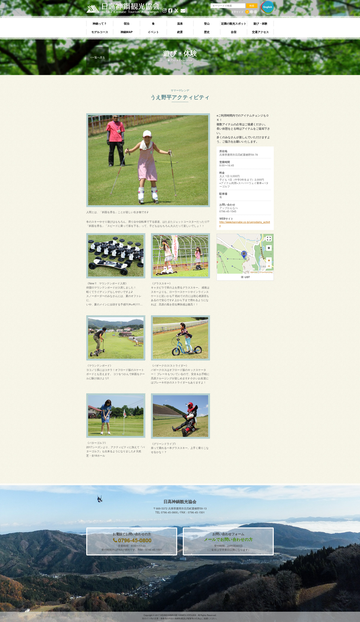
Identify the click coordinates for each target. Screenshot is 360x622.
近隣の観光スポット (233, 23)
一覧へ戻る (98, 57)
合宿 (233, 32)
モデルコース (99, 32)
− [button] (269, 265)
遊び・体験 (260, 23)
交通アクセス (260, 32)
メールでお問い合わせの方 (228, 539)
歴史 (207, 32)
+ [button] (269, 260)
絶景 (180, 32)
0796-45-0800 (135, 540)
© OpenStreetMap (266, 272)
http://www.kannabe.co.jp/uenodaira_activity (244, 223)
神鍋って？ (100, 23)
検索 (251, 5)
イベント (153, 32)
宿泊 (126, 23)
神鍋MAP (127, 32)
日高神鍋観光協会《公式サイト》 (122, 8)
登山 (207, 23)
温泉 (180, 23)
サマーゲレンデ (180, 90)
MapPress (253, 272)
